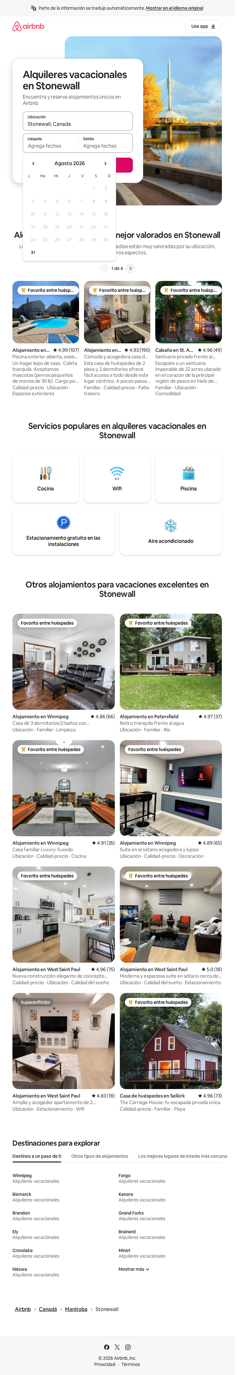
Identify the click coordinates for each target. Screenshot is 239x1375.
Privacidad (104, 1364)
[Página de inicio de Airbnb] (28, 26)
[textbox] (50, 146)
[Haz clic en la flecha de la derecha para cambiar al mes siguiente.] (105, 163)
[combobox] (78, 124)
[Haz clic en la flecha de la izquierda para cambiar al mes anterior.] (33, 163)
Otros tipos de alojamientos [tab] (99, 1156)
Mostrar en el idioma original (174, 8)
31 (33, 252)
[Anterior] (104, 268)
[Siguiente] (130, 268)
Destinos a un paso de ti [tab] (36, 1156)
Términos (130, 1364)
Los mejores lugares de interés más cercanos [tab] (184, 1156)
